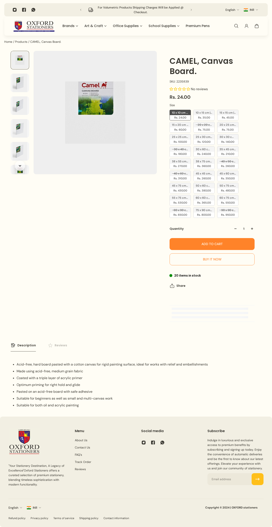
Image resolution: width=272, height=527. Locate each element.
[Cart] (257, 26)
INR (35, 508)
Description (26, 345)
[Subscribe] (258, 479)
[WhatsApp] (33, 9)
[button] (180, 89)
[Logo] (34, 26)
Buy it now (212, 259)
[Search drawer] (236, 26)
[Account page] (246, 26)
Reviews (61, 345)
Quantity (177, 229)
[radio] (180, 115)
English (13, 508)
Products (21, 42)
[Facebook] (24, 9)
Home (8, 42)
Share (181, 286)
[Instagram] (14, 9)
